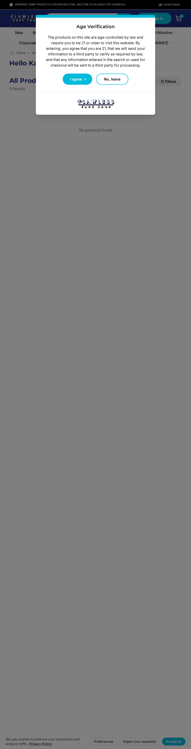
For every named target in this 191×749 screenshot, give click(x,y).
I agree (76, 79)
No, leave (112, 79)
